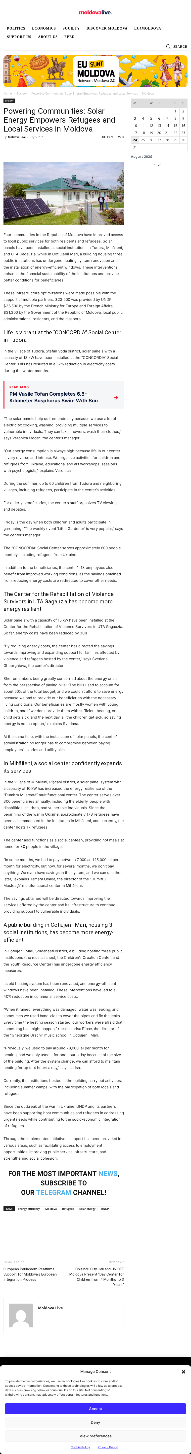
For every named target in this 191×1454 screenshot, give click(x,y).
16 (183, 125)
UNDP (105, 1209)
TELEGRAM (53, 1193)
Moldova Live (17, 137)
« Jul (157, 164)
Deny (95, 1422)
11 (143, 125)
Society (22, 93)
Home (7, 93)
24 (135, 140)
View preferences (96, 1436)
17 (135, 132)
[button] (183, 1371)
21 (167, 132)
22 (175, 132)
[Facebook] (8, 148)
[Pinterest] (31, 148)
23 (183, 132)
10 (135, 125)
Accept (95, 1408)
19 (151, 132)
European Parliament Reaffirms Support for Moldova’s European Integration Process (30, 1274)
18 (143, 132)
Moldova (51, 1209)
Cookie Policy (80, 1447)
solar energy (87, 1209)
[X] (20, 148)
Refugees (68, 1209)
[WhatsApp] (43, 148)
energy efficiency (29, 1209)
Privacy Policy (108, 1447)
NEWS (108, 1174)
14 (167, 125)
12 (151, 125)
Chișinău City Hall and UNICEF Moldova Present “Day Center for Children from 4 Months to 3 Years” (96, 1277)
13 (159, 125)
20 (159, 132)
